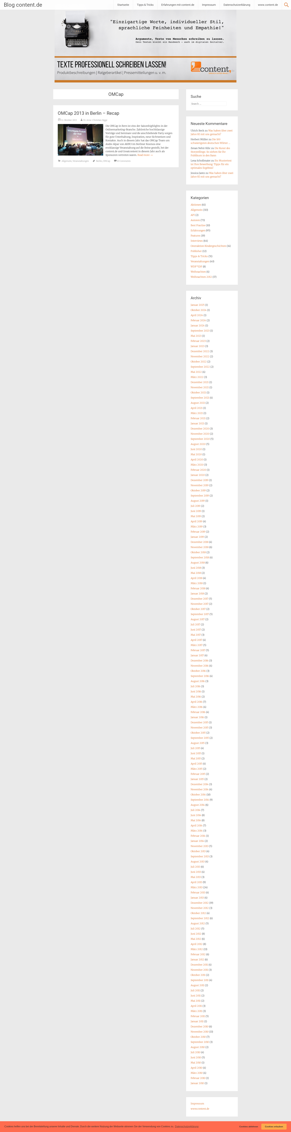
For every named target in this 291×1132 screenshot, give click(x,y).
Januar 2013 (197, 897)
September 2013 (200, 856)
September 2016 (200, 676)
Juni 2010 (196, 1057)
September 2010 (200, 1041)
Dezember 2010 (199, 1026)
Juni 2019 (196, 511)
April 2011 (196, 1005)
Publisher (196, 251)
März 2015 (196, 768)
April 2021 (196, 407)
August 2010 (198, 1047)
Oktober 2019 (198, 490)
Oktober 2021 (198, 392)
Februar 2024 (198, 320)
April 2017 (196, 639)
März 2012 (197, 949)
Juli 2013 (195, 866)
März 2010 (197, 1072)
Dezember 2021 (200, 382)
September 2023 (200, 330)
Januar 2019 (197, 536)
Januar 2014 (197, 840)
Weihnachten (198, 271)
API (193, 214)
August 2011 (197, 985)
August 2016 (198, 681)
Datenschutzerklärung (237, 4)
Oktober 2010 (198, 1036)
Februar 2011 (198, 1016)
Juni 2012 (196, 933)
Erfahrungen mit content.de (177, 4)
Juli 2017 (195, 624)
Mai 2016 (196, 696)
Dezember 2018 (199, 541)
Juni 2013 (196, 871)
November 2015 (199, 727)
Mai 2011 (196, 1000)
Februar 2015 (198, 773)
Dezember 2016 (199, 660)
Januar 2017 (197, 655)
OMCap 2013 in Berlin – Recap (88, 113)
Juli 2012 (196, 928)
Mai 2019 (196, 516)
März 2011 (196, 1011)
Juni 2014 (196, 815)
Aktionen (196, 204)
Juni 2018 (196, 567)
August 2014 (198, 804)
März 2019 (197, 526)
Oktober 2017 (198, 608)
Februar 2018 (198, 588)
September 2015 (200, 737)
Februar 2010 (198, 1078)
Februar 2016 (198, 712)
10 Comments (124, 161)
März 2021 (197, 413)
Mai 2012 (196, 938)
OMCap (106, 161)
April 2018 (196, 578)
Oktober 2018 (198, 552)
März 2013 (196, 887)
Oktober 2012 (198, 913)
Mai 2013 (196, 877)
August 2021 (198, 402)
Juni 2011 (196, 995)
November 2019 (200, 485)
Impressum (209, 4)
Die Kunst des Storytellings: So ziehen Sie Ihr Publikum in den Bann (210, 152)
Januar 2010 (197, 1083)
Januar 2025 (197, 304)
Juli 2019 (195, 505)
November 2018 (200, 547)
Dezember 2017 (199, 598)
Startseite (123, 4)
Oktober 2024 (198, 310)
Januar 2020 (198, 474)
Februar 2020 (198, 469)
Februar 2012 (198, 954)
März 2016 (197, 706)
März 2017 (196, 645)
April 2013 (196, 882)
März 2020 (197, 464)
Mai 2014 (196, 820)
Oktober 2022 (199, 361)
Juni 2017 (196, 629)
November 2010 (200, 1031)
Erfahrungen (198, 230)
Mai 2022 (196, 371)
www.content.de (268, 4)
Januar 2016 (197, 717)
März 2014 (197, 830)
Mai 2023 (196, 335)
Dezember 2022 (200, 351)
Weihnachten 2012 (201, 276)
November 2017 (199, 603)
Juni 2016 (196, 691)
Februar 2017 (198, 650)
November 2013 (199, 846)
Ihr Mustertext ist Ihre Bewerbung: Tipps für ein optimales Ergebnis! (211, 164)
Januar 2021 (197, 423)
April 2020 (197, 459)
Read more (145, 154)
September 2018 (200, 557)
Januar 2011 (197, 1021)
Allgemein (67, 161)
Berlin (99, 161)
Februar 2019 (198, 531)
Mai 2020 (196, 454)
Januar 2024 (198, 325)
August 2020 (198, 444)
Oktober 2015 (198, 732)
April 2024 (197, 315)
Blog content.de (23, 5)
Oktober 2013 (198, 851)
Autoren (195, 220)
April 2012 (196, 944)
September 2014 (200, 799)
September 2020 (200, 438)
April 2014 (196, 825)
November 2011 (199, 969)
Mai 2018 (196, 572)
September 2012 (200, 918)
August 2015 (198, 743)
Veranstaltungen (81, 161)
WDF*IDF (196, 266)
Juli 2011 (195, 990)
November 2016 (200, 665)
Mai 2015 (196, 758)
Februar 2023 (198, 340)
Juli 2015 (195, 748)
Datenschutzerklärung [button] (187, 1126)
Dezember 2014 (199, 784)
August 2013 (198, 861)
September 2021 (200, 397)
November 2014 (200, 789)
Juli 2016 (195, 686)
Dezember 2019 (199, 480)
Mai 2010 (196, 1062)
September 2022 (200, 366)
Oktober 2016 (198, 670)
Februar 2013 (198, 892)
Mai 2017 (196, 634)
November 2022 (200, 356)
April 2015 (196, 763)
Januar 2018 (197, 593)
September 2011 (200, 980)
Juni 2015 (196, 753)
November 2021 (200, 387)
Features (195, 235)
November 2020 (200, 433)
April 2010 (196, 1067)
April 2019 (196, 521)
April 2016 (196, 701)
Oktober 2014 (198, 794)
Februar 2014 (198, 835)
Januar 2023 (197, 346)
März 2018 (197, 583)
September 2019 (200, 495)
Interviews (197, 240)
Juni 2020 (196, 449)
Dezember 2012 (200, 902)
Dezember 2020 (200, 428)
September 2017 (200, 614)
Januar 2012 (197, 959)
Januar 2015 (197, 779)
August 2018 (198, 562)
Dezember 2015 (199, 722)
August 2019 (198, 500)
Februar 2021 (198, 418)
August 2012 (198, 923)
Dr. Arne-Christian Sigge (95, 120)
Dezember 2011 (199, 964)
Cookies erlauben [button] (274, 1126)
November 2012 (200, 907)
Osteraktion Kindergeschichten (208, 245)
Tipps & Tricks (145, 4)
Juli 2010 (195, 1052)
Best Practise (198, 225)
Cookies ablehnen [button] (248, 1126)
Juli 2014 (195, 810)
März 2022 (197, 377)
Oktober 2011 (198, 974)
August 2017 (198, 619)
